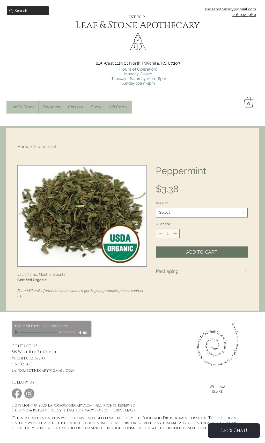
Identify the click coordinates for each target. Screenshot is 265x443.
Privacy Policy (93, 410)
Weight (163, 203)
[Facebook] (17, 393)
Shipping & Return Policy (37, 410)
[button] (51, 107)
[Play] (17, 333)
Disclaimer (125, 410)
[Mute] (80, 332)
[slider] (86, 333)
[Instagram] (29, 393)
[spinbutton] (167, 233)
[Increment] (175, 233)
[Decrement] (160, 233)
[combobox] (202, 212)
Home (23, 146)
